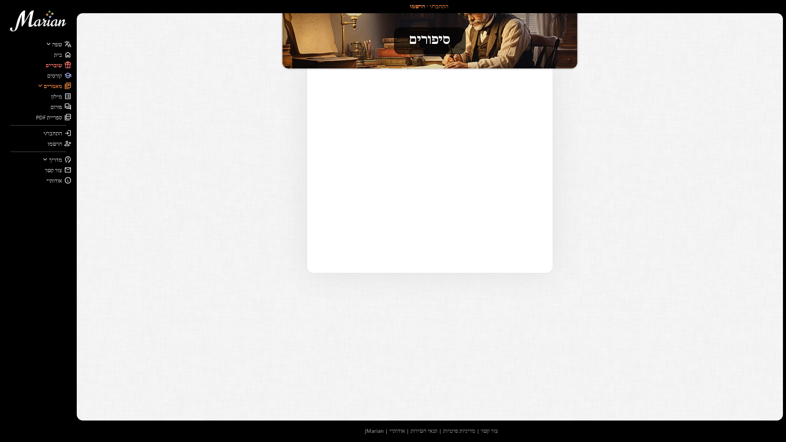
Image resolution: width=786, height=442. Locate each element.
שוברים (59, 65)
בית (63, 54)
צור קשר (58, 170)
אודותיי (59, 180)
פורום (61, 107)
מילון (61, 96)
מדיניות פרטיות (459, 430)
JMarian (374, 430)
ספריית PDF (54, 117)
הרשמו (417, 6)
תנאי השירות (424, 430)
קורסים (59, 75)
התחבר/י (439, 6)
